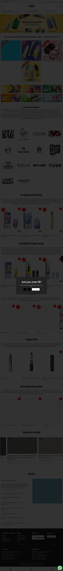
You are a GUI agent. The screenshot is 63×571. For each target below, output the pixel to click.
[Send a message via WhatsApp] (59, 567)
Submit (27, 289)
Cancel (36, 289)
